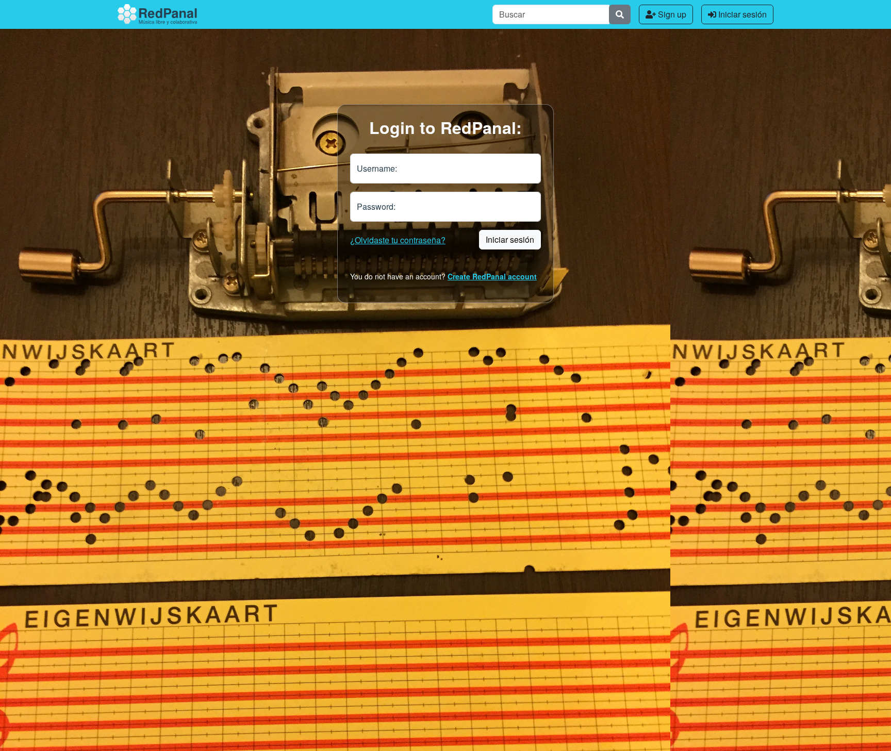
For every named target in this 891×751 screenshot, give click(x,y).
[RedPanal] (157, 14)
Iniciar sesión (741, 14)
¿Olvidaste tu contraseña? (398, 240)
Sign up (671, 14)
